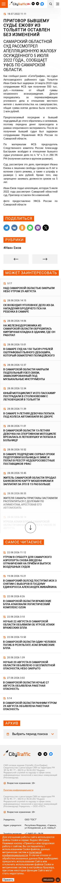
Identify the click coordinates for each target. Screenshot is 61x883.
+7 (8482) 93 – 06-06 (34, 833)
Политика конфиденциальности (18, 790)
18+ (28, 4)
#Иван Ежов (12, 248)
